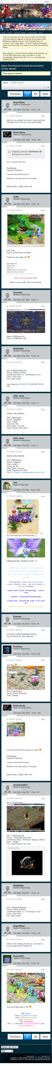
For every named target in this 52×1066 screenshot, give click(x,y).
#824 (43, 940)
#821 (43, 719)
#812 (43, 146)
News (41, 32)
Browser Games (20, 32)
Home (3, 32)
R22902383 (23, 384)
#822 (43, 799)
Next (45, 93)
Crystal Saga (32, 32)
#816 (43, 410)
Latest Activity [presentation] (17, 83)
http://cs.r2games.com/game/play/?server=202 (25, 472)
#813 (43, 211)
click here (31, 57)
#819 (43, 630)
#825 (43, 970)
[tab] (5, 83)
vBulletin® (38, 1056)
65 (35, 93)
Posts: (34, 110)
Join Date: (17, 110)
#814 (43, 306)
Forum (10, 32)
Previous (15, 93)
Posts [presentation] (5, 83)
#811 (43, 116)
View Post (40, 151)
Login (46, 2)
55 (27, 93)
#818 (43, 496)
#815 (43, 362)
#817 (43, 452)
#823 (43, 899)
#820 (43, 660)
